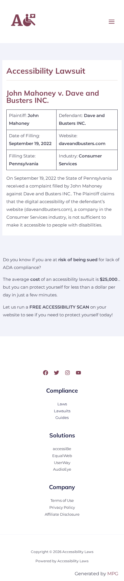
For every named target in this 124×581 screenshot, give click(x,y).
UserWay (62, 463)
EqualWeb (62, 456)
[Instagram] (67, 372)
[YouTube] (78, 372)
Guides (62, 417)
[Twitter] (56, 372)
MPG (112, 573)
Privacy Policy (62, 507)
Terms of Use (62, 500)
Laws (62, 404)
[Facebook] (45, 372)
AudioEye (62, 469)
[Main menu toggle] (111, 21)
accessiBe (62, 449)
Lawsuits (62, 411)
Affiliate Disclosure (62, 514)
